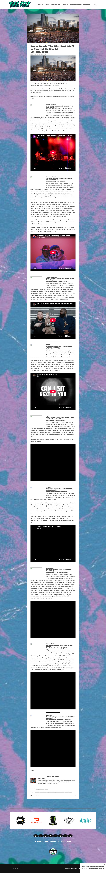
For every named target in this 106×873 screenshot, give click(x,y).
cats (41, 664)
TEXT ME (68, 841)
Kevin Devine (52, 792)
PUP (63, 792)
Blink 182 (37, 792)
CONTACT (53, 841)
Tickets (40, 4)
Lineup (47, 4)
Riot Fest (43, 54)
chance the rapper (43, 792)
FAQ (46, 841)
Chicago (38, 789)
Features (42, 789)
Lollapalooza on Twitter (52, 439)
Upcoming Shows (75, 4)
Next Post (73, 796)
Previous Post (34, 796)
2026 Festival (56, 4)
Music (46, 789)
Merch (65, 4)
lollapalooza (59, 792)
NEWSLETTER (39, 841)
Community (87, 4)
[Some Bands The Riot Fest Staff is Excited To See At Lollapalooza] (53, 28)
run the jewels (68, 792)
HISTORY (61, 841)
